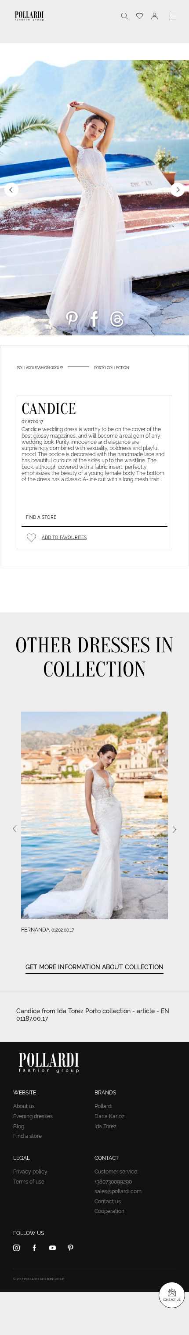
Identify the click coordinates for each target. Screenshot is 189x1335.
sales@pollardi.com (118, 1191)
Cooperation (109, 1211)
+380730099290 (113, 1182)
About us (24, 1106)
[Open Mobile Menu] (172, 16)
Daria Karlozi (110, 1116)
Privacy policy (30, 1172)
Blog (18, 1126)
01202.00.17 (62, 930)
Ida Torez (105, 1126)
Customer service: (116, 1172)
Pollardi (103, 1106)
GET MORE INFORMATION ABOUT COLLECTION (94, 967)
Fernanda (35, 930)
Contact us (107, 1201)
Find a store (41, 517)
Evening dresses (33, 1116)
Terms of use (28, 1182)
